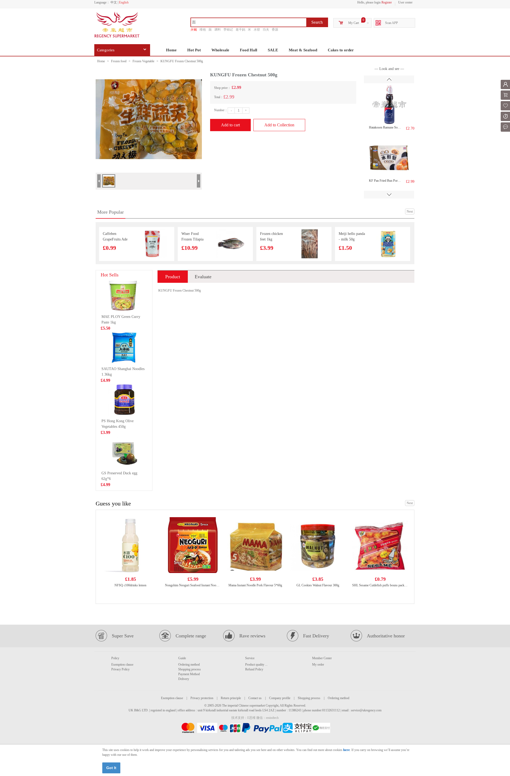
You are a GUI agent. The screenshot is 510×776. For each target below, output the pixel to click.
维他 (202, 29)
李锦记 (228, 29)
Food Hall (248, 50)
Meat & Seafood (303, 50)
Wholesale (220, 50)
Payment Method (189, 674)
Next (410, 211)
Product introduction (172, 278)
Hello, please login (369, 2)
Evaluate (203, 276)
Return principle (231, 698)
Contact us (255, 698)
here (346, 750)
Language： (102, 2)
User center (405, 2)
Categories (105, 50)
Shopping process (189, 669)
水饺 (257, 29)
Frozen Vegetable (143, 61)
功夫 (266, 29)
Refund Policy (254, 669)
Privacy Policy (120, 669)
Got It (111, 768)
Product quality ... (256, 664)
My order (318, 664)
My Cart (353, 23)
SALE (273, 50)
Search (317, 22)
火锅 (193, 29)
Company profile (279, 698)
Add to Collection (279, 125)
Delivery (183, 679)
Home (171, 50)
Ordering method (189, 664)
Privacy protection (201, 698)
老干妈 (240, 29)
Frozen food (118, 61)
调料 (217, 29)
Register (386, 2)
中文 (113, 2)
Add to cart (230, 125)
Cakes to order (341, 50)
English (124, 2)
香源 (275, 29)
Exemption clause (122, 664)
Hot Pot (194, 50)
